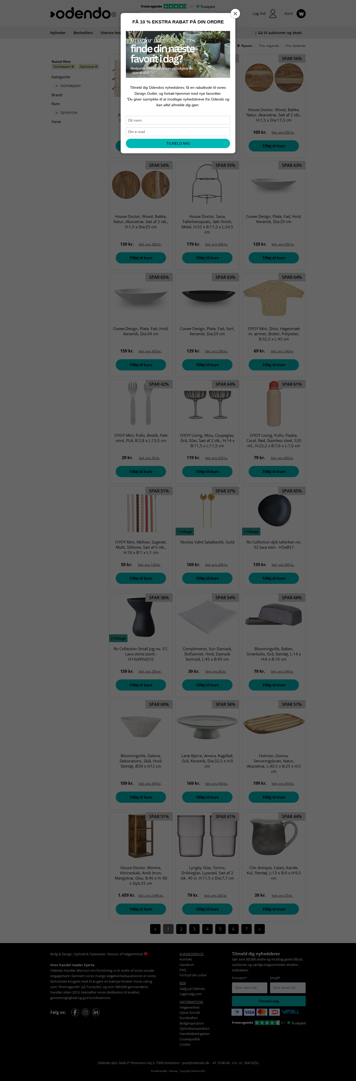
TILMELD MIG (178, 143)
